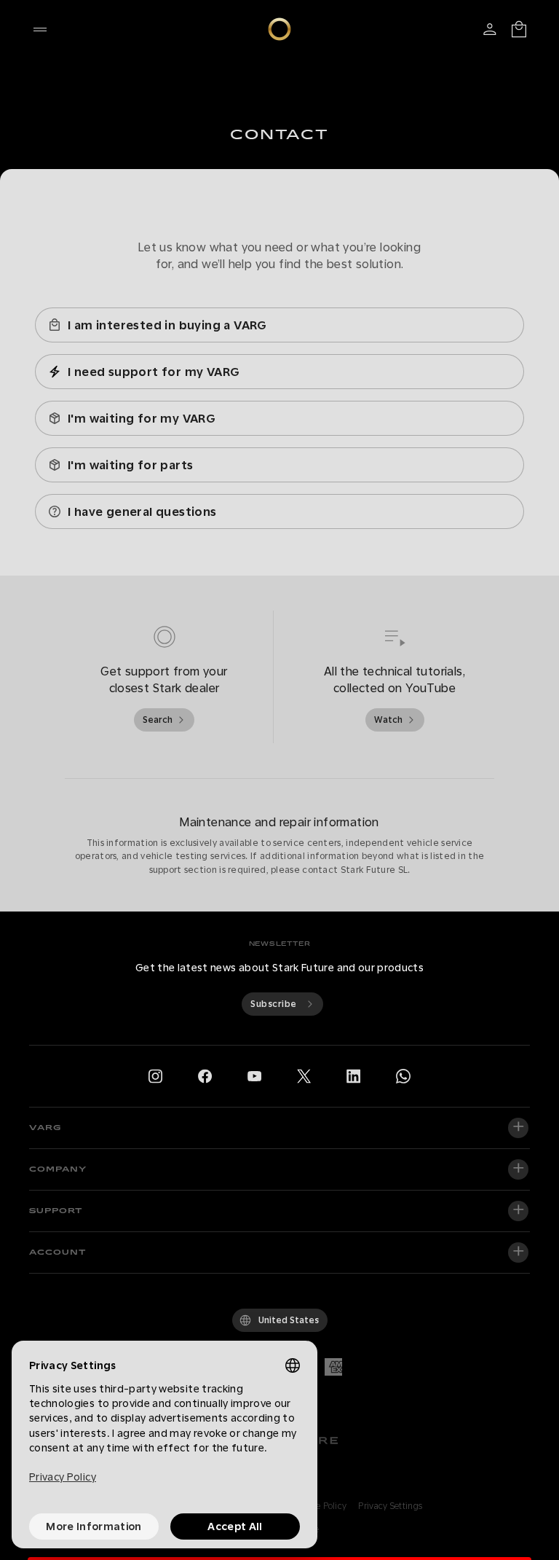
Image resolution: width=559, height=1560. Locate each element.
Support (55, 1211)
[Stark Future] (279, 29)
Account (57, 1252)
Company (58, 1169)
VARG (45, 1128)
